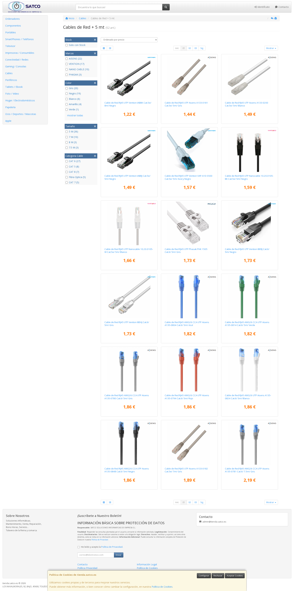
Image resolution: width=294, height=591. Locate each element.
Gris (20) (73, 88)
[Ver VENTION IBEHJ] (129, 296)
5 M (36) (73, 131)
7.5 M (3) (74, 147)
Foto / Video (12, 93)
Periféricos (11, 80)
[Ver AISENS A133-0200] (250, 77)
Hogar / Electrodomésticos (20, 100)
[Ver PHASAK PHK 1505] (189, 223)
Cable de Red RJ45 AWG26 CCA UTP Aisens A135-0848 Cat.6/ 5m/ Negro (126, 470)
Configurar (204, 575)
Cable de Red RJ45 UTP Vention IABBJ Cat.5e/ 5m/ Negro (127, 177)
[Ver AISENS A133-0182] (189, 443)
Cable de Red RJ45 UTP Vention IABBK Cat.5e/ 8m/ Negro (127, 104)
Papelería (10, 107)
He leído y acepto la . (102, 546)
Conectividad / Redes (16, 59)
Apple (8, 120)
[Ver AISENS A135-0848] (129, 443)
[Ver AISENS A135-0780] (129, 369)
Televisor (10, 46)
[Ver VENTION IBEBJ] (250, 223)
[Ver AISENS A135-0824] (250, 369)
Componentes (13, 25)
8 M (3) (73, 142)
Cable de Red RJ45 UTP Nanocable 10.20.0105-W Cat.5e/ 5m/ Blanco (128, 251)
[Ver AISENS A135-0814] (250, 296)
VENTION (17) (76, 63)
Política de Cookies (162, 586)
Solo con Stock (77, 45)
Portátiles (10, 32)
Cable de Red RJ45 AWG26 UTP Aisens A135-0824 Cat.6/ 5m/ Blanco (248, 397)
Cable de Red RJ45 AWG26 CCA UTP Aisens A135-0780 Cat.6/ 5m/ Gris (126, 397)
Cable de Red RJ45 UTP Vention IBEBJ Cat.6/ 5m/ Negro (247, 251)
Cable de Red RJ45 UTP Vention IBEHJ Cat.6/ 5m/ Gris (126, 324)
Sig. (202, 48)
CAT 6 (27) (74, 161)
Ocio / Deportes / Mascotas (20, 114)
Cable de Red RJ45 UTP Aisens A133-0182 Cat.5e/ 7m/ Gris (186, 470)
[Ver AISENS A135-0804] (189, 296)
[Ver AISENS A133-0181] (189, 77)
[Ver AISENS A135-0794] (189, 369)
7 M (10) (73, 137)
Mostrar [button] (270, 48)
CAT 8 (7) (74, 171)
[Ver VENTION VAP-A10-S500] (189, 150)
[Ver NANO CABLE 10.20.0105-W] (129, 223)
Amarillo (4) (75, 104)
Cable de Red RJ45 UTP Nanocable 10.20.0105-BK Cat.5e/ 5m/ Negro (249, 177)
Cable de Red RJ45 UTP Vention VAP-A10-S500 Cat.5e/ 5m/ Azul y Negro (188, 177)
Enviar (118, 554)
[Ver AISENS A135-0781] (250, 443)
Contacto (283, 7)
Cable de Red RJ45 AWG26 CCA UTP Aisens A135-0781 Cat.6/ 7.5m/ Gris (247, 470)
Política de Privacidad (100, 539)
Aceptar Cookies (235, 575)
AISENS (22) (75, 58)
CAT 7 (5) (74, 182)
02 (190, 48)
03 (195, 48)
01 (184, 48)
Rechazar (218, 575)
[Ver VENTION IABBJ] (129, 150)
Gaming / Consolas (15, 66)
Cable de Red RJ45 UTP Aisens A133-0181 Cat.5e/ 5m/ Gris (186, 104)
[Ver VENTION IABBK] (129, 77)
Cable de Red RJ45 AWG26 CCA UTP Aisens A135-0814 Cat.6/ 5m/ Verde (247, 324)
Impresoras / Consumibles (19, 52)
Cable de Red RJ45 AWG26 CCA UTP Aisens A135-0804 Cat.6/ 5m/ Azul (187, 324)
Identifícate (263, 7)
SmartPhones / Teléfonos (19, 39)
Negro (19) (75, 93)
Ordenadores (12, 18)
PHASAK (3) (75, 74)
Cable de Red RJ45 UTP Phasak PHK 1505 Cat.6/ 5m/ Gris (186, 251)
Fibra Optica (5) (77, 177)
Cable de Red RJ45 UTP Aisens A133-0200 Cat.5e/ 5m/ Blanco (246, 104)
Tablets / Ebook (14, 86)
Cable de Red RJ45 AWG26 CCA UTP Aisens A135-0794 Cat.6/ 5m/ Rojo (187, 397)
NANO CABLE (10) (79, 69)
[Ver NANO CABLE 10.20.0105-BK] (250, 150)
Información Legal (147, 564)
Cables (9, 73)
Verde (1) (74, 109)
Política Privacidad (87, 568)
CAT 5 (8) (74, 166)
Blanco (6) (74, 98)
